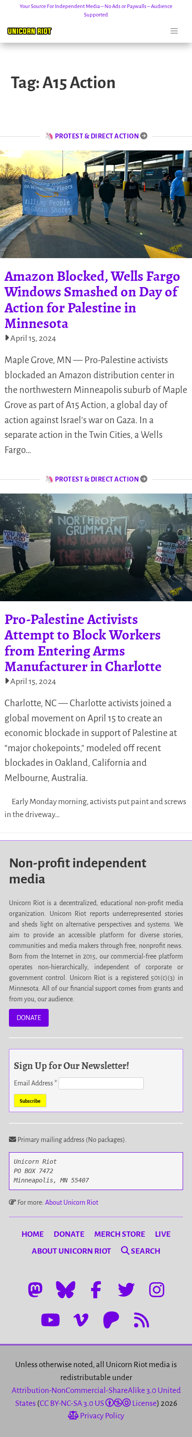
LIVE (163, 1234)
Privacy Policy (101, 1416)
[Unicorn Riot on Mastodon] (35, 1290)
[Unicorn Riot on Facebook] (96, 1290)
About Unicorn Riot (71, 1202)
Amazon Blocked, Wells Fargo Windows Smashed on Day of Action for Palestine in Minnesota (92, 299)
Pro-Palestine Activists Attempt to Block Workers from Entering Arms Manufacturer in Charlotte (83, 642)
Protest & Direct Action (97, 136)
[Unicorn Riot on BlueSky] (65, 1290)
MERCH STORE (119, 1234)
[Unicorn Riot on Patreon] (111, 1320)
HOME (32, 1234)
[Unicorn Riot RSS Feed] (141, 1320)
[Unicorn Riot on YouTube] (50, 1320)
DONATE (29, 1017)
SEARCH (144, 1251)
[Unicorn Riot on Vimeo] (81, 1320)
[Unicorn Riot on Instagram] (157, 1290)
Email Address (35, 1083)
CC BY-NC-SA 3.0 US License (98, 1403)
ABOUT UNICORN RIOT (71, 1251)
